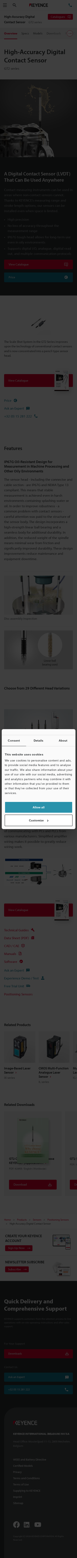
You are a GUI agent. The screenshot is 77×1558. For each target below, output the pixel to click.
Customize (36, 820)
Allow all (39, 807)
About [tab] (63, 740)
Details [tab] (39, 740)
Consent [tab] (14, 740)
